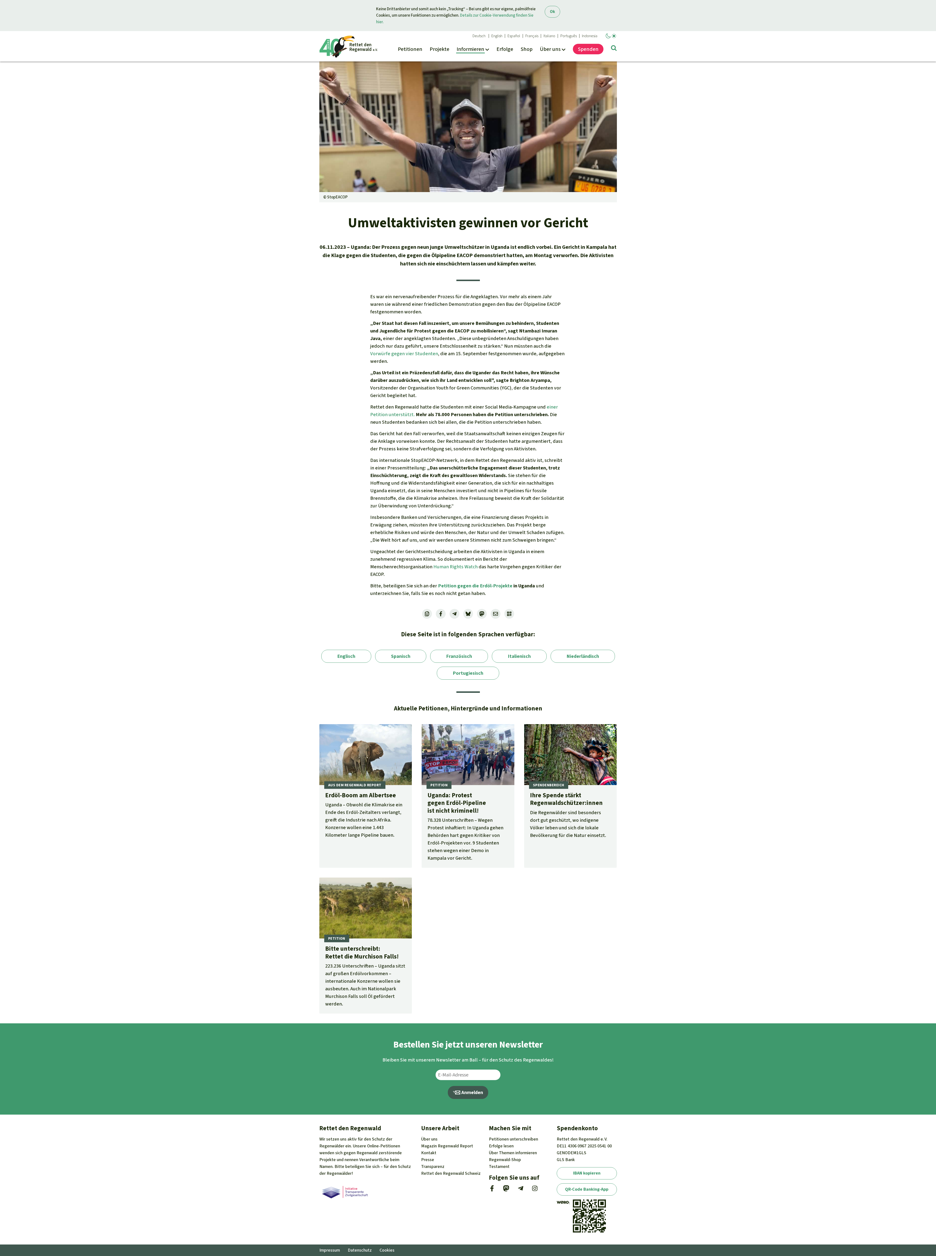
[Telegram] (521, 1190)
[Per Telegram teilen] (454, 614)
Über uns (429, 1139)
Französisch (459, 656)
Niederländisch (582, 656)
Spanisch (400, 656)
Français (531, 36)
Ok (552, 11)
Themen (513, 1153)
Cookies (387, 1250)
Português (568, 36)
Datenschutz (360, 1250)
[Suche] (614, 49)
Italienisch (519, 656)
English (496, 36)
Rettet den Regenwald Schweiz (451, 1173)
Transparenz (432, 1166)
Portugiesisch (468, 673)
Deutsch (479, 36)
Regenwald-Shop (505, 1160)
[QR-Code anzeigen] (509, 614)
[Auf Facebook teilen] (441, 614)
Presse (427, 1160)
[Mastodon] (506, 1190)
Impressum (329, 1250)
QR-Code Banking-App (586, 1189)
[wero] (563, 1203)
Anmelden (471, 1092)
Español (514, 36)
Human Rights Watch (455, 566)
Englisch (346, 656)
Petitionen (513, 1139)
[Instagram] (535, 1190)
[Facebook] (492, 1190)
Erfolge (501, 1146)
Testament (499, 1166)
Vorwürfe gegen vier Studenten (404, 353)
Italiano (549, 36)
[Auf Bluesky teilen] (468, 614)
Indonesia (589, 36)
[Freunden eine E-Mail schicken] (495, 614)
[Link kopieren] (427, 614)
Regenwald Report (447, 1146)
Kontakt (428, 1153)
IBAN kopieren (587, 1173)
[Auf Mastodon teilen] (482, 614)
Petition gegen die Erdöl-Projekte (475, 585)
